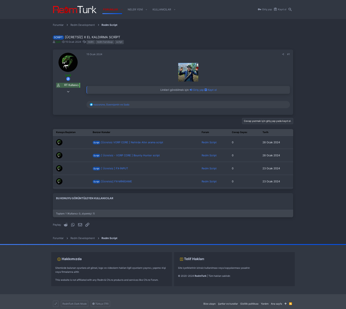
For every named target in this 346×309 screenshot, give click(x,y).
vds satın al (28, 245)
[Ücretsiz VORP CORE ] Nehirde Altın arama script (128, 142)
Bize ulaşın (209, 303)
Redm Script (209, 142)
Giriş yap (198, 89)
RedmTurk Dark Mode (74, 303)
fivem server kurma (10, 245)
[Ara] (290, 9)
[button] (122, 9)
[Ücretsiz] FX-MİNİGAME (113, 181)
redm (91, 41)
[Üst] (285, 304)
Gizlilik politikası (249, 303)
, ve (111, 104)
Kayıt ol (212, 89)
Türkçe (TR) (102, 303)
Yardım (265, 303)
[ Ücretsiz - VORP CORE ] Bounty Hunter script (127, 155)
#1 (288, 54)
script (119, 41)
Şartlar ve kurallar (228, 303)
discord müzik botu (63, 245)
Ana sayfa (276, 303)
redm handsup (105, 41)
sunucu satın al (43, 245)
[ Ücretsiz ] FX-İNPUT (111, 168)
